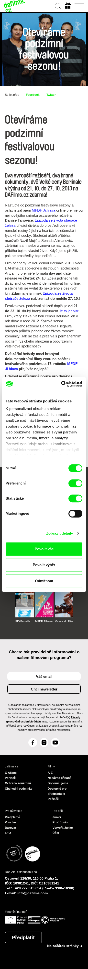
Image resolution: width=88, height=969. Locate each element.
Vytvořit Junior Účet (63, 830)
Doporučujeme (58, 783)
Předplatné (12, 817)
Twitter (51, 95)
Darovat (10, 827)
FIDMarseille (22, 621)
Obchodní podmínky (19, 788)
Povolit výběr (44, 565)
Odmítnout (44, 581)
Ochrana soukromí (18, 783)
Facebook (33, 95)
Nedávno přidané (59, 778)
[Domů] (15, 6)
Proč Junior (61, 822)
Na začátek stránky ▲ (65, 946)
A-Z (50, 773)
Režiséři (53, 799)
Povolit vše (44, 549)
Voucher (10, 822)
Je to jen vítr (68, 311)
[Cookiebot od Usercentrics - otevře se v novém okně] (62, 384)
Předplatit (23, 937)
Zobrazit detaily (59, 533)
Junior (57, 817)
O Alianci (11, 773)
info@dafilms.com (32, 893)
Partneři (10, 778)
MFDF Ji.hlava (43, 210)
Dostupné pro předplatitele (57, 791)
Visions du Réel (64, 621)
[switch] (75, 483)
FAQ (8, 833)
